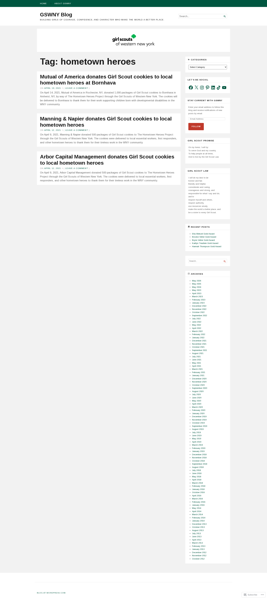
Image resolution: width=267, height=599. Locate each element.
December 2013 (199, 524)
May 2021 (196, 363)
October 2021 (198, 347)
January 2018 (198, 489)
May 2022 (196, 325)
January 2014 (198, 521)
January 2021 (198, 375)
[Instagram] (201, 87)
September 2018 (199, 464)
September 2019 (199, 426)
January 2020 (198, 413)
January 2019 (198, 451)
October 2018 (198, 461)
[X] (196, 87)
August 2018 (197, 467)
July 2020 (196, 394)
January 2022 (198, 337)
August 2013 (197, 530)
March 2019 (197, 445)
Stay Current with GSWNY (205, 100)
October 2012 (198, 559)
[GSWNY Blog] (133, 40)
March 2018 (197, 483)
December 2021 (199, 341)
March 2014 (197, 514)
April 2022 (196, 328)
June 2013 (196, 536)
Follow (196, 126)
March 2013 (197, 543)
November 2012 (199, 555)
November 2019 (199, 420)
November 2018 (199, 457)
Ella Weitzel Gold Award (203, 234)
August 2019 (197, 429)
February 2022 (198, 334)
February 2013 (198, 546)
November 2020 (199, 382)
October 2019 (198, 423)
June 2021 (196, 360)
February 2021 (198, 372)
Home (43, 3)
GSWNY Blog (56, 14)
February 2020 (198, 410)
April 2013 (196, 540)
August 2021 (197, 353)
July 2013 (196, 533)
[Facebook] (190, 87)
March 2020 (197, 407)
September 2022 (199, 315)
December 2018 (199, 454)
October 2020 (198, 385)
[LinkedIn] (213, 87)
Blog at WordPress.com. (51, 593)
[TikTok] (218, 87)
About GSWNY (62, 3)
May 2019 (196, 438)
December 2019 (199, 416)
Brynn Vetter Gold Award (203, 240)
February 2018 (198, 486)
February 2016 (198, 502)
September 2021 (199, 350)
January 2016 (198, 505)
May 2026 (196, 281)
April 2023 (196, 293)
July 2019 (196, 432)
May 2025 (196, 284)
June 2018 (196, 473)
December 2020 (199, 379)
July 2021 (196, 356)
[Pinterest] (207, 87)
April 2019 (196, 442)
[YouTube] (224, 87)
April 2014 (196, 511)
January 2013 (198, 549)
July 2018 (196, 470)
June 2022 (196, 322)
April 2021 (196, 366)
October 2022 (198, 312)
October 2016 (198, 492)
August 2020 (197, 391)
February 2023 (198, 300)
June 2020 (196, 398)
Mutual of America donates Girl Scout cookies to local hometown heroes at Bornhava (106, 80)
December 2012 (199, 552)
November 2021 (199, 344)
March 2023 (197, 296)
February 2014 (198, 518)
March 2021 (197, 369)
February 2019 (198, 448)
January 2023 (198, 303)
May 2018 (196, 476)
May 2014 (196, 508)
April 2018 (196, 480)
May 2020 (196, 401)
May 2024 (196, 287)
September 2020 (199, 388)
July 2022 (196, 318)
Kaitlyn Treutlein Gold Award (205, 243)
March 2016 (197, 499)
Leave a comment (76, 88)
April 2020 (196, 404)
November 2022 (199, 309)
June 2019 (196, 435)
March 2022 (197, 331)
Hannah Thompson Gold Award (206, 246)
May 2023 (196, 290)
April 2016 (196, 495)
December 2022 (199, 306)
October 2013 (198, 527)
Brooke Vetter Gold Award (204, 237)
